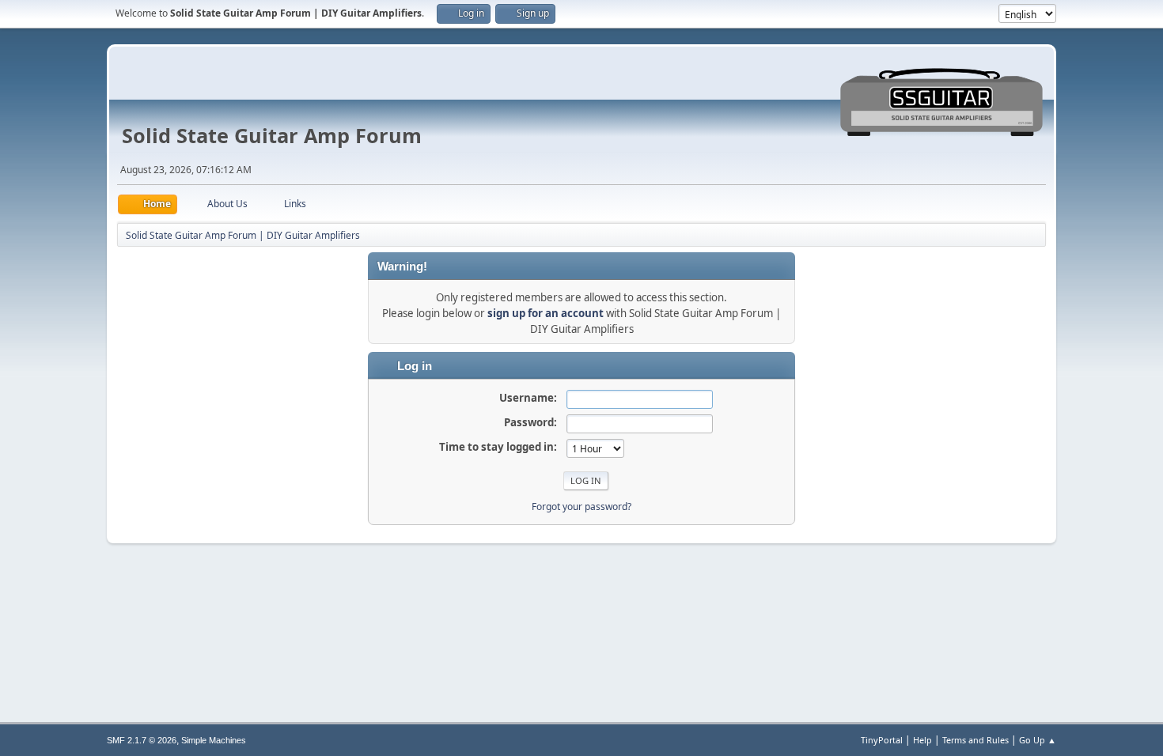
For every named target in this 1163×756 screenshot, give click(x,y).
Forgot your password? (581, 506)
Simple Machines (213, 740)
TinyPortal (882, 740)
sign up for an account (545, 313)
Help (922, 740)
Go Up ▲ (1037, 740)
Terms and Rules (975, 740)
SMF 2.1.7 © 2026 (141, 740)
